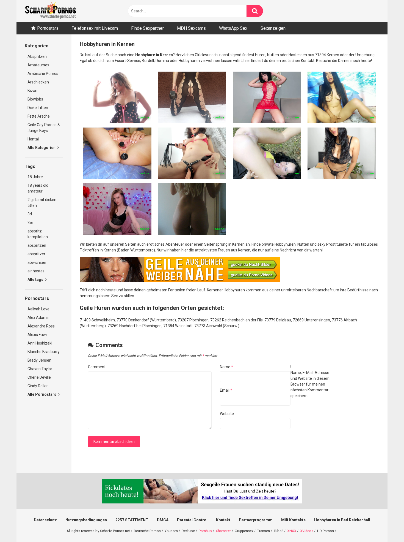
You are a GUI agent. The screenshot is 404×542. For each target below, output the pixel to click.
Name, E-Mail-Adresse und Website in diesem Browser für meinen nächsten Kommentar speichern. (310, 384)
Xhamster (223, 531)
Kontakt (223, 520)
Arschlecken (38, 82)
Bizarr (32, 90)
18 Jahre (35, 177)
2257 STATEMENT (131, 520)
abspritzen (36, 245)
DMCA (162, 520)
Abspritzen (37, 56)
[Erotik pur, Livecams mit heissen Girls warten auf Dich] (180, 280)
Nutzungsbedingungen (86, 520)
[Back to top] (385, 525)
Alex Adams (38, 317)
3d (29, 214)
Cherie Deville (39, 377)
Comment (97, 367)
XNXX (291, 531)
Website (227, 413)
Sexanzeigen (273, 28)
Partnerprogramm (256, 520)
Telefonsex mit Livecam (95, 28)
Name (226, 367)
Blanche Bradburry (43, 351)
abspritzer (36, 254)
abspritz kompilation (37, 234)
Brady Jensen (39, 360)
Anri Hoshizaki (39, 343)
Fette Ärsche (38, 116)
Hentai (33, 139)
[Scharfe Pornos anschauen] (50, 11)
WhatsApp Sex (233, 28)
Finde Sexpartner (147, 28)
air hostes (36, 271)
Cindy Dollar (37, 386)
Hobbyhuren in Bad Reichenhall (342, 520)
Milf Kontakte (293, 520)
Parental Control (192, 520)
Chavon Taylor (39, 369)
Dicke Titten (37, 107)
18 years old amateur (37, 188)
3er (30, 222)
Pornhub (205, 531)
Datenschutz (45, 520)
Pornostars (48, 28)
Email (226, 390)
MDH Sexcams (191, 28)
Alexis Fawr (37, 334)
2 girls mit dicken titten (41, 202)
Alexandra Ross (41, 326)
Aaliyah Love (38, 309)
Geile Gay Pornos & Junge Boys (43, 128)
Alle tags (35, 279)
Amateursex (38, 65)
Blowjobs (35, 99)
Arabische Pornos (42, 73)
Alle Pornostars (42, 394)
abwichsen (36, 262)
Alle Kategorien (41, 147)
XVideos (306, 531)
